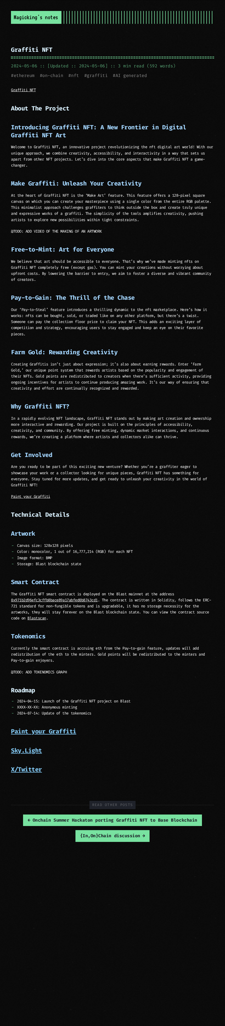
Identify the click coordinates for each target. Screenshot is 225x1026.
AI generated (131, 75)
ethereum (24, 75)
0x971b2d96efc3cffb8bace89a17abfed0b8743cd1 (54, 600)
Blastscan (36, 618)
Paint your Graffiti (30, 496)
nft (75, 75)
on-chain (52, 75)
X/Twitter (26, 769)
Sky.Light (26, 751)
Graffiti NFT (31, 50)
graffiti (97, 75)
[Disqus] (112, 911)
